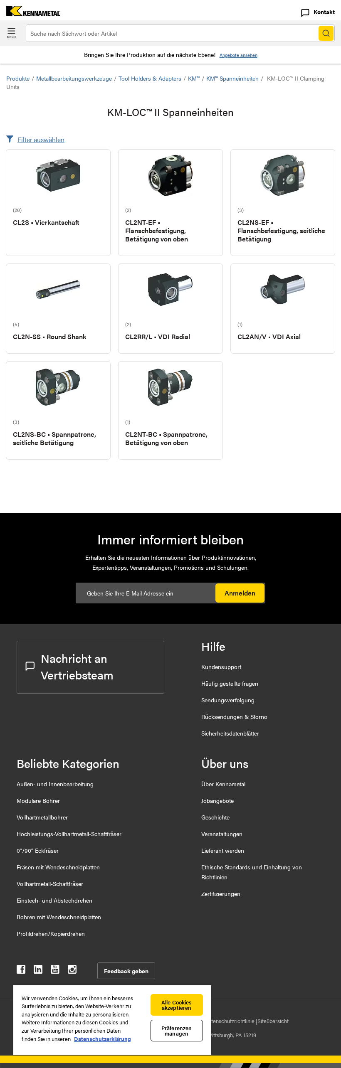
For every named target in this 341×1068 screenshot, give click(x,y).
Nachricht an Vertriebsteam (77, 666)
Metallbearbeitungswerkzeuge (74, 78)
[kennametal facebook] (21, 971)
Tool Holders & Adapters (150, 78)
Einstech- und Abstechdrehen (54, 900)
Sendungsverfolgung (228, 700)
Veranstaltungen (221, 833)
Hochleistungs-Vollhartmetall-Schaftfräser (69, 833)
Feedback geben (126, 971)
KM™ (194, 78)
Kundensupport (221, 666)
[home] (30, 13)
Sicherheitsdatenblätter (230, 733)
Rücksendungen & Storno (234, 716)
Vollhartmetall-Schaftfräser (50, 883)
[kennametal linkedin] (38, 971)
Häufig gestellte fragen (229, 683)
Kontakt (324, 11)
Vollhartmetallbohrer (42, 817)
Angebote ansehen (238, 55)
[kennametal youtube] (55, 971)
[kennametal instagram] (72, 971)
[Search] (326, 33)
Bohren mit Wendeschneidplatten (59, 917)
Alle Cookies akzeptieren (176, 1004)
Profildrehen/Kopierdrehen (51, 933)
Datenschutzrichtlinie (230, 1021)
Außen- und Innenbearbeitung (55, 784)
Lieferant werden (222, 850)
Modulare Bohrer (38, 800)
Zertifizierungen (220, 893)
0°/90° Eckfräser (38, 850)
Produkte (18, 78)
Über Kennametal (223, 784)
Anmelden (240, 593)
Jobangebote (217, 800)
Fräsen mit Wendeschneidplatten (58, 867)
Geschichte (215, 817)
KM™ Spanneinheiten (232, 78)
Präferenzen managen (176, 1030)
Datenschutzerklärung (102, 1039)
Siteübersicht (273, 1021)
